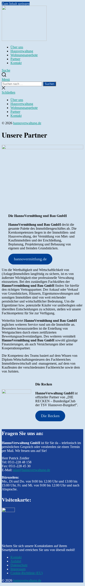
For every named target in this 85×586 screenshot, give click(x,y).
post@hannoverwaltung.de (31, 470)
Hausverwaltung (21, 51)
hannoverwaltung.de (27, 123)
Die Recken (50, 416)
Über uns (16, 47)
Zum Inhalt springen (16, 3)
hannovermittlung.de (30, 259)
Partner (15, 59)
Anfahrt (15, 561)
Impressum (18, 569)
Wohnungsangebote (24, 55)
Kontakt (16, 63)
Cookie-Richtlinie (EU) (26, 573)
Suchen (49, 84)
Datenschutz (18, 565)
